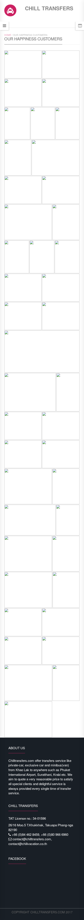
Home (7, 35)
